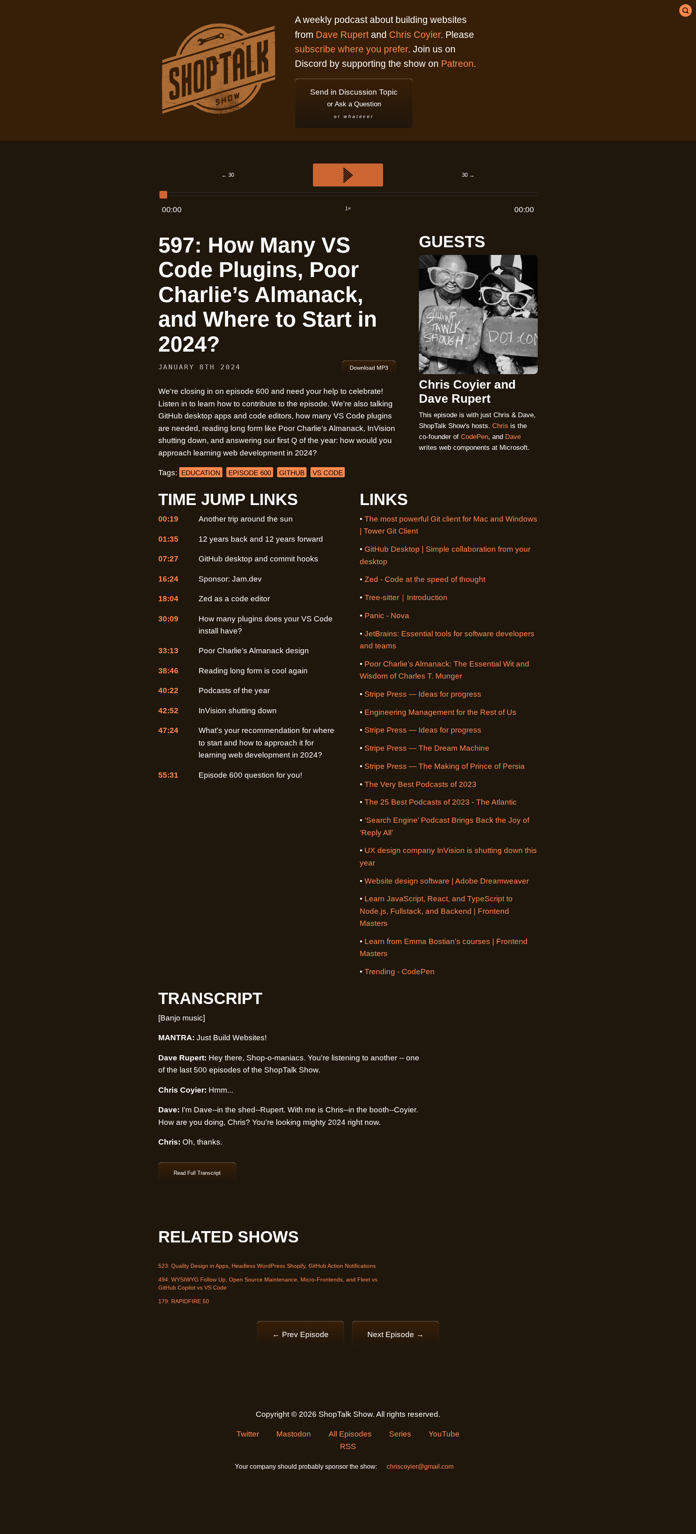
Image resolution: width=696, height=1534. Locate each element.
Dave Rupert (342, 34)
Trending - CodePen (400, 971)
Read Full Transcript (197, 1173)
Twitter (247, 1434)
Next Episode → (395, 1334)
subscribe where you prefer (351, 49)
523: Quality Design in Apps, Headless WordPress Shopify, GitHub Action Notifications (267, 1266)
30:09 (168, 619)
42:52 (168, 710)
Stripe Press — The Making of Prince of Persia (445, 766)
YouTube (444, 1434)
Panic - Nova (387, 615)
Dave (513, 437)
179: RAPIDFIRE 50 (183, 1301)
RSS (348, 1446)
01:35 (168, 539)
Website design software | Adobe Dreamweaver (447, 881)
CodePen (474, 437)
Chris (500, 426)
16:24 (168, 579)
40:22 (168, 690)
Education (200, 473)
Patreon (457, 63)
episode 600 (249, 473)
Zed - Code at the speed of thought (425, 579)
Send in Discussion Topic (354, 103)
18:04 (168, 598)
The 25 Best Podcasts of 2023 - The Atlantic (441, 802)
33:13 (168, 650)
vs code (328, 473)
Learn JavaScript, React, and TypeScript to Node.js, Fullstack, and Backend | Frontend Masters (436, 910)
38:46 (168, 671)
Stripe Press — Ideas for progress (423, 694)
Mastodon (293, 1434)
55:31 (168, 775)
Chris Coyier (415, 34)
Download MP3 (369, 367)
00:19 (168, 519)
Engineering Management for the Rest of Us (440, 712)
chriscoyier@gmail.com (420, 1466)
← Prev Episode (300, 1334)
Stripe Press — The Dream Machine (427, 748)
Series (400, 1434)
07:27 (168, 559)
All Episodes (350, 1434)
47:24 (168, 730)
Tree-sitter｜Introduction (406, 597)
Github (291, 473)
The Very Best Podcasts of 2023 (420, 784)
